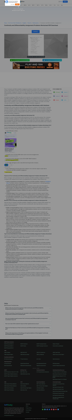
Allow (17, 4)
